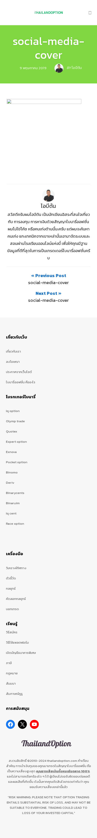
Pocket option (16, 462)
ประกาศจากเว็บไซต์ (19, 372)
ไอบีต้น (48, 206)
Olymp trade (15, 421)
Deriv (10, 482)
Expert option (16, 441)
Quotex (11, 431)
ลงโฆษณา (13, 361)
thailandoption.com (62, 760)
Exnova (11, 451)
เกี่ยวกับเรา (13, 351)
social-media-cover (48, 47)
